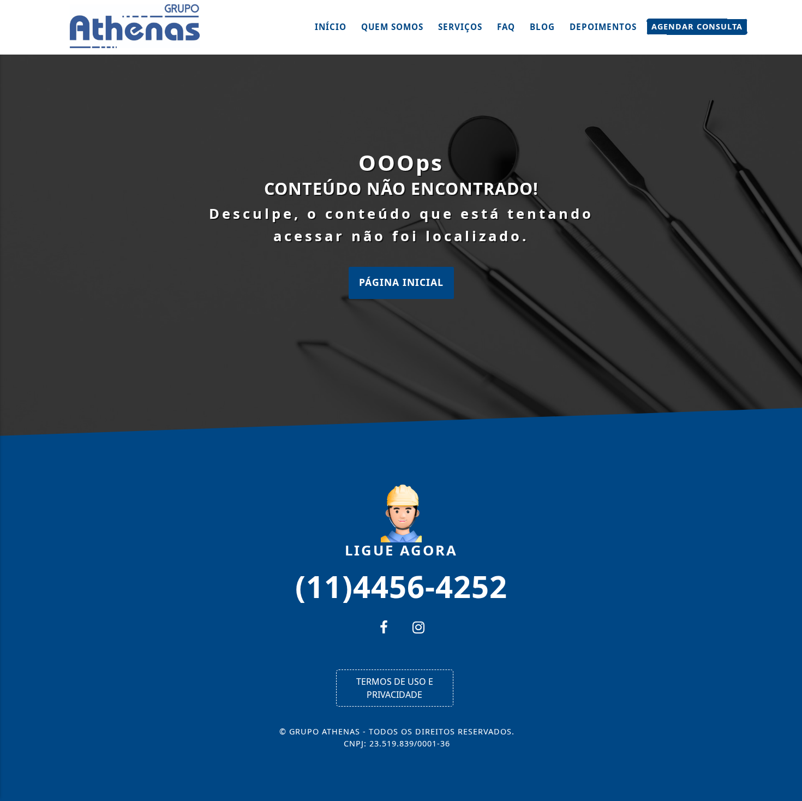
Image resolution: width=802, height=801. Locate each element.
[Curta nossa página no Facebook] (383, 628)
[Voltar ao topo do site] (785, 480)
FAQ (506, 26)
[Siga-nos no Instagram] (418, 628)
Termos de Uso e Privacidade (394, 688)
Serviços (460, 26)
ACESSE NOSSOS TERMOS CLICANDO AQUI (221, 787)
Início (330, 26)
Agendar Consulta (697, 26)
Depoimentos (603, 26)
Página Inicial (401, 282)
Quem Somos (392, 26)
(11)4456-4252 (401, 585)
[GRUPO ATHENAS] (136, 26)
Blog (542, 26)
